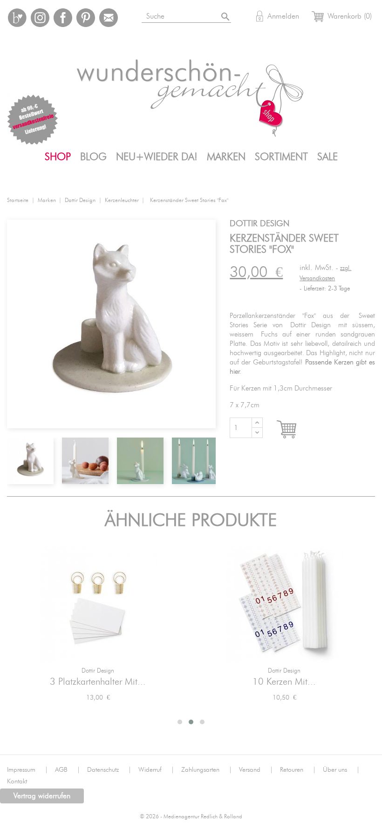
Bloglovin (17, 17)
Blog (93, 157)
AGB (67, 770)
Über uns (341, 770)
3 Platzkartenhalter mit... (98, 682)
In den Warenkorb (295, 429)
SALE (327, 157)
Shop (58, 157)
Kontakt (17, 781)
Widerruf (156, 770)
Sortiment (281, 157)
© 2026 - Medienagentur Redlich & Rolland (191, 816)
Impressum (27, 770)
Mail (108, 17)
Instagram (40, 17)
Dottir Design (98, 671)
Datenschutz (109, 770)
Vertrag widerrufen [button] (42, 796)
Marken (226, 157)
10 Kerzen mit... (284, 682)
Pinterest (85, 17)
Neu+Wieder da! (157, 157)
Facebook (63, 17)
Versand (256, 770)
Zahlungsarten (206, 770)
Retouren (298, 770)
